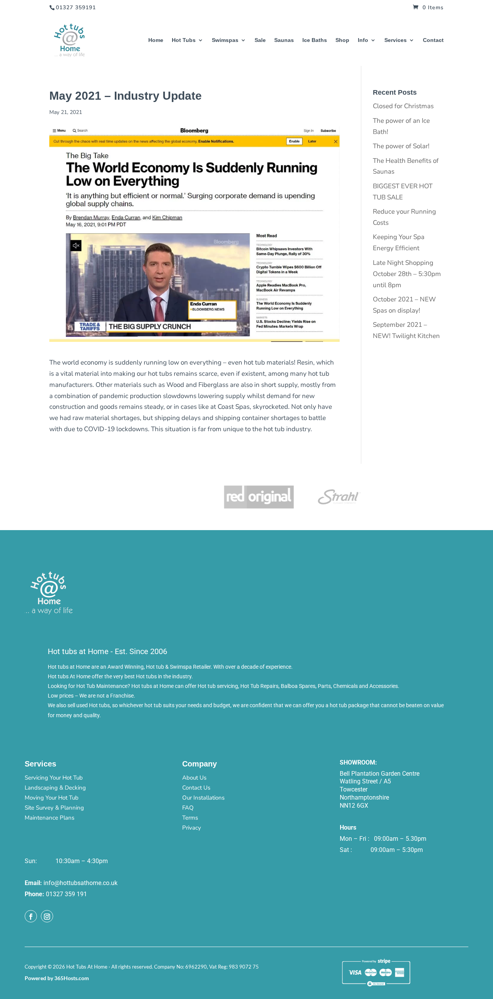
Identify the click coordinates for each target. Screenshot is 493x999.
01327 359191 (76, 7)
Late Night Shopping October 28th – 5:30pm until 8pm (407, 273)
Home (155, 40)
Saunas (284, 40)
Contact (433, 40)
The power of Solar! (401, 146)
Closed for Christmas (403, 106)
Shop (342, 40)
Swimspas (225, 40)
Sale (260, 40)
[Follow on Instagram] (47, 916)
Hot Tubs (184, 40)
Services (395, 40)
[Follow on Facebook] (31, 916)
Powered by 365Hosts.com (57, 978)
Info (363, 40)
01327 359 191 (66, 894)
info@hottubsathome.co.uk (80, 883)
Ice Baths (314, 40)
